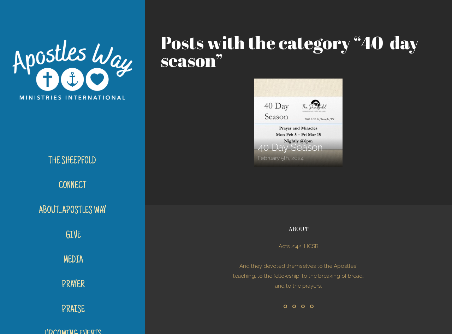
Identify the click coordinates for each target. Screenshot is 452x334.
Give (73, 235)
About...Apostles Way (73, 211)
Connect (73, 186)
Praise (73, 310)
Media (73, 260)
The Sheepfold (72, 161)
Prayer (73, 285)
